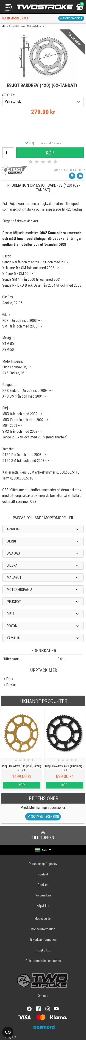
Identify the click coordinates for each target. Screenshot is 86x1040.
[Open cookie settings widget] (7, 1032)
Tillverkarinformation (43, 940)
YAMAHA (13, 638)
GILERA (12, 565)
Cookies (43, 885)
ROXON (12, 626)
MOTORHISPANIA (19, 589)
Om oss (43, 996)
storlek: (8, 95)
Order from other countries (43, 961)
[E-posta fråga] (80, 176)
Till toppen (43, 837)
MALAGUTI (14, 577)
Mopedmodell (72, 18)
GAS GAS (13, 553)
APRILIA (13, 529)
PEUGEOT (14, 602)
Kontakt (43, 874)
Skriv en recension (44, 817)
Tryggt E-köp (43, 950)
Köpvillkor (43, 906)
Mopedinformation (43, 929)
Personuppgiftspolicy (43, 864)
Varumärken (43, 895)
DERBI (11, 541)
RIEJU (11, 614)
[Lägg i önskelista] (72, 176)
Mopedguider (43, 919)
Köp (50, 153)
